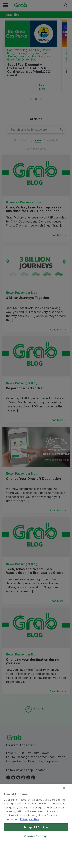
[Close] (64, 788)
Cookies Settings (36, 836)
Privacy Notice (29, 819)
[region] (36, 812)
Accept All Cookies (36, 827)
